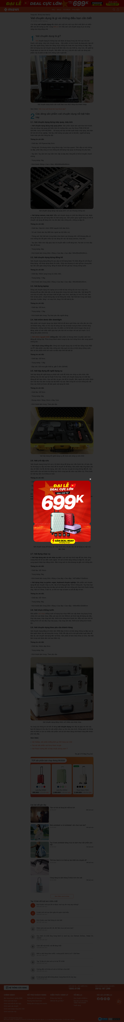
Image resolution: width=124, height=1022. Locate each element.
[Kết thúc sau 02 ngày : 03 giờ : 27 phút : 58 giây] (62, 543)
